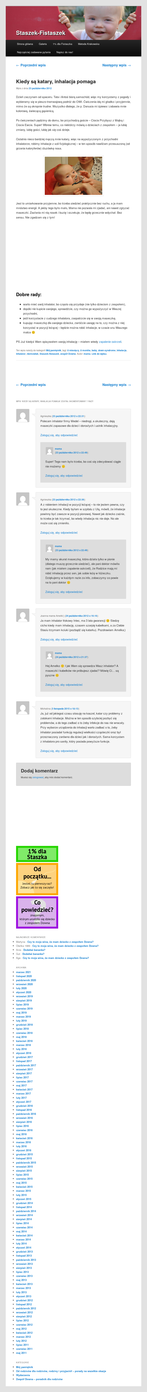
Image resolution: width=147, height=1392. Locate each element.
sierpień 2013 (24, 1268)
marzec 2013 (23, 1288)
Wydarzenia (23, 1375)
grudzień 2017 (24, 1057)
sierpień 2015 (24, 1170)
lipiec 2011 (22, 1345)
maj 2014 (21, 1231)
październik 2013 (26, 1260)
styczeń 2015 (23, 1199)
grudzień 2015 (24, 1154)
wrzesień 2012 (24, 1312)
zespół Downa (68, 353)
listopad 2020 (24, 976)
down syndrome (107, 350)
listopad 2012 (24, 1304)
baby (94, 350)
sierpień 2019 (24, 1000)
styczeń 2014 (23, 1247)
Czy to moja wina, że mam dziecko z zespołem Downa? (60, 942)
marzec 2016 (23, 1142)
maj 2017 (21, 1085)
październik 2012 (26, 1308)
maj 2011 (21, 1353)
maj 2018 (21, 1037)
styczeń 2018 (23, 1053)
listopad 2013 (24, 1255)
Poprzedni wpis (31, 65)
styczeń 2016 (23, 1150)
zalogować (38, 777)
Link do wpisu (99, 353)
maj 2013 (21, 1280)
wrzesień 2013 (24, 1264)
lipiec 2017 (22, 1077)
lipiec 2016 (22, 1126)
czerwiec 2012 (24, 1324)
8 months (85, 350)
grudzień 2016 (24, 1106)
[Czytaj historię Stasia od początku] (37, 894)
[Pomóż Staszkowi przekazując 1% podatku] (37, 861)
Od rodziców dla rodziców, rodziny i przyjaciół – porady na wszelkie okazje (61, 1371)
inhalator (21, 353)
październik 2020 (26, 980)
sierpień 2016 (24, 1122)
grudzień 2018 (24, 1024)
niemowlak (32, 353)
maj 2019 (21, 1012)
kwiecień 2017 (24, 1089)
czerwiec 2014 (24, 1227)
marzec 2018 (23, 1045)
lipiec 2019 (22, 1004)
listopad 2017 (24, 1061)
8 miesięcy (73, 350)
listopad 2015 (24, 1158)
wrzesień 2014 (24, 1215)
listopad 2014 (24, 1207)
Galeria (43, 44)
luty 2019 (21, 1020)
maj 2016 (21, 1134)
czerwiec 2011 (24, 1349)
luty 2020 (21, 988)
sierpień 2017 (24, 1073)
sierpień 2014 (24, 1219)
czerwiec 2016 (24, 1130)
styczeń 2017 (23, 1102)
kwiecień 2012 (24, 1332)
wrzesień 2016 (24, 1118)
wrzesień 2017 (24, 1069)
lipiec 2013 (22, 1272)
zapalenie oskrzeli (110, 342)
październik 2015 (26, 1162)
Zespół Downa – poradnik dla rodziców (39, 1379)
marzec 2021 (23, 972)
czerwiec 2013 (24, 1276)
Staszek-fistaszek (49, 353)
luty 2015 (21, 1195)
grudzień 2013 (24, 1251)
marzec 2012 (23, 1336)
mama (87, 353)
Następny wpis (116, 65)
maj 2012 (21, 1328)
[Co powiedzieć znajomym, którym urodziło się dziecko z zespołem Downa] (37, 927)
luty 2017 (21, 1097)
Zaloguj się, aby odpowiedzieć (59, 435)
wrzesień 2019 (24, 996)
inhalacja (122, 350)
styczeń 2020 (23, 992)
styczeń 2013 (23, 1296)
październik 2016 (26, 1114)
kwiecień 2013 (24, 1284)
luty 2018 (21, 1049)
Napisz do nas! (64, 52)
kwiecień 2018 (24, 1041)
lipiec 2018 (22, 1028)
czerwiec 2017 (24, 1081)
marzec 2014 (23, 1239)
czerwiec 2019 (24, 1008)
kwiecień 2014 (24, 1235)
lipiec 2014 (22, 1223)
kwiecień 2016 (24, 1138)
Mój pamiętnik (53, 350)
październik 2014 (26, 1211)
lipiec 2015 (22, 1174)
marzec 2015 (23, 1191)
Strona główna (25, 44)
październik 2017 (26, 1065)
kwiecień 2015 (24, 1186)
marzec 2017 (23, 1093)
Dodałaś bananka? (34, 950)
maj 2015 (21, 1182)
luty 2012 (21, 1341)
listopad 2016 (24, 1110)
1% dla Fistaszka (62, 44)
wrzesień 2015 (24, 1166)
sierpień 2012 (24, 1316)
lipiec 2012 (22, 1320)
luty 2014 (21, 1243)
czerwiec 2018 (24, 1033)
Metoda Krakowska (88, 44)
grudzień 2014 (24, 1203)
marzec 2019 (23, 1016)
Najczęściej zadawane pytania (34, 52)
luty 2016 (21, 1146)
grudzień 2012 (24, 1300)
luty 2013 (21, 1292)
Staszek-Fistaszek (40, 32)
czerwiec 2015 (24, 1178)
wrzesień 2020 (24, 984)
